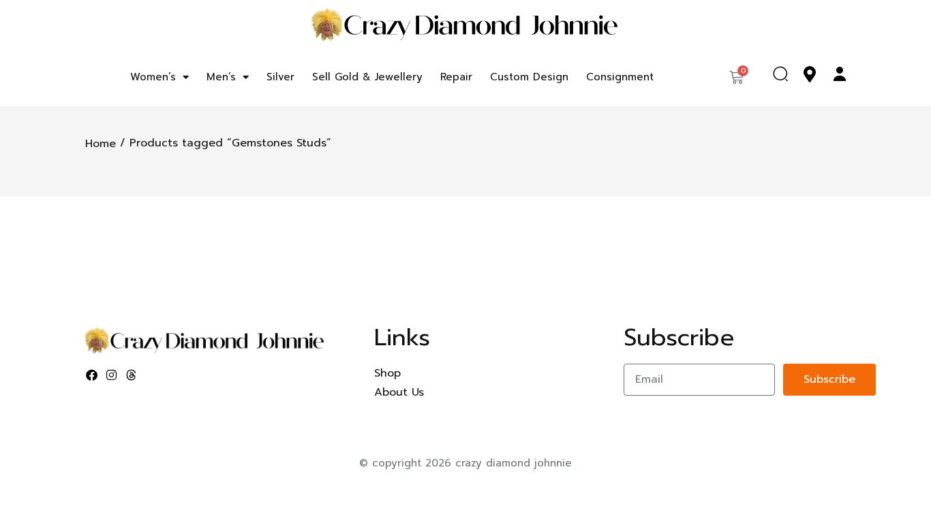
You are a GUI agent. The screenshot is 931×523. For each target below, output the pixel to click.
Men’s (221, 76)
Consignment (620, 76)
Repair (456, 76)
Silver (280, 76)
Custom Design (529, 76)
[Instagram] (112, 375)
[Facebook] (92, 375)
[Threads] (131, 375)
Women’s (153, 76)
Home (100, 144)
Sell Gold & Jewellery (367, 76)
